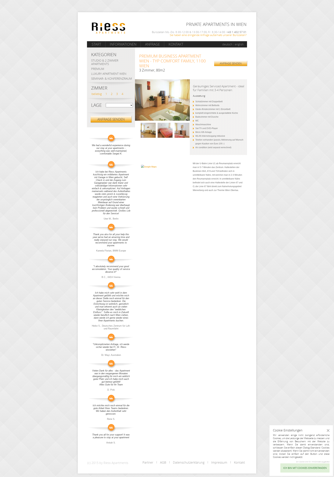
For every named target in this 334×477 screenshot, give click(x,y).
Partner (147, 462)
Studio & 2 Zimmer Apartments (104, 62)
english (239, 44)
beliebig (97, 94)
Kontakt (176, 44)
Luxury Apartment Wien (108, 74)
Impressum (219, 462)
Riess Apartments (108, 28)
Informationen (123, 44)
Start (96, 44)
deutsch (227, 44)
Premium (97, 69)
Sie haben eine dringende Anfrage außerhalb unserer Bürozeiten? (208, 35)
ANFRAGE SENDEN (231, 63)
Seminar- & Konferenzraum (111, 79)
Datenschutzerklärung (188, 462)
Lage (96, 105)
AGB (163, 462)
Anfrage (152, 44)
